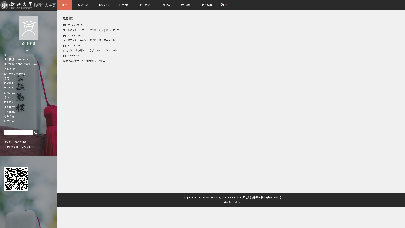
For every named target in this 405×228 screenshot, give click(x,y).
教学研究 (104, 5)
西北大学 (238, 202)
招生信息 (145, 5)
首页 (64, 5)
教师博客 (207, 5)
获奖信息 (124, 5)
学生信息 (166, 5)
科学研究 (83, 5)
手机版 (227, 202)
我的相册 (186, 5)
